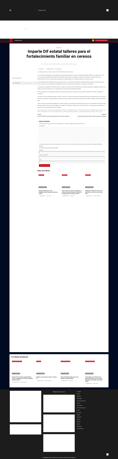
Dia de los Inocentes (81, 400)
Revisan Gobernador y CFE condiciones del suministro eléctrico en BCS (48, 192)
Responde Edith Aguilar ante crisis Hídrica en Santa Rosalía (69, 377)
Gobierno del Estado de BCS (83, 110)
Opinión (78, 419)
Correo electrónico (44, 154)
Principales (58, 47)
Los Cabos (79, 412)
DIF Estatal (64, 110)
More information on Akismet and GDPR (48, 147)
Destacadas (14, 361)
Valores (100, 111)
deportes (39, 361)
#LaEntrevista (18, 40)
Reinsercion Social (58, 111)
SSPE (97, 111)
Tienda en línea (80, 428)
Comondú (79, 391)
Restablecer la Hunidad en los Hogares (70, 111)
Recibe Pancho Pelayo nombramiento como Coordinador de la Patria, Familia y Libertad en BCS (22, 378)
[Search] (90, 40)
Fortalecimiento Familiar (72, 110)
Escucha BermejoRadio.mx (101, 40)
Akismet (100, 144)
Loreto (78, 410)
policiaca (78, 421)
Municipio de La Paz (45, 111)
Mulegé (62, 361)
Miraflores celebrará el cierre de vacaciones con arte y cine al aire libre (94, 192)
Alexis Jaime (41, 69)
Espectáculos (79, 405)
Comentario (42, 125)
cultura (78, 393)
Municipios (67, 361)
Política (20, 361)
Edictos (78, 403)
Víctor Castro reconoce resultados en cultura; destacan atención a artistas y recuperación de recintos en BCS (72, 192)
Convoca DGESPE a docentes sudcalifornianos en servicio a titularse (53, 115)
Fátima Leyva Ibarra (96, 195)
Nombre (41, 150)
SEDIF (94, 111)
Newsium (66, 457)
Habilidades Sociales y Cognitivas (97, 110)
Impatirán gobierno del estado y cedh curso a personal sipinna (92, 115)
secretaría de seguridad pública (85, 111)
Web (40, 159)
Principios (52, 111)
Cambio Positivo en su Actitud (46, 110)
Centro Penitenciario (57, 110)
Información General (81, 407)
